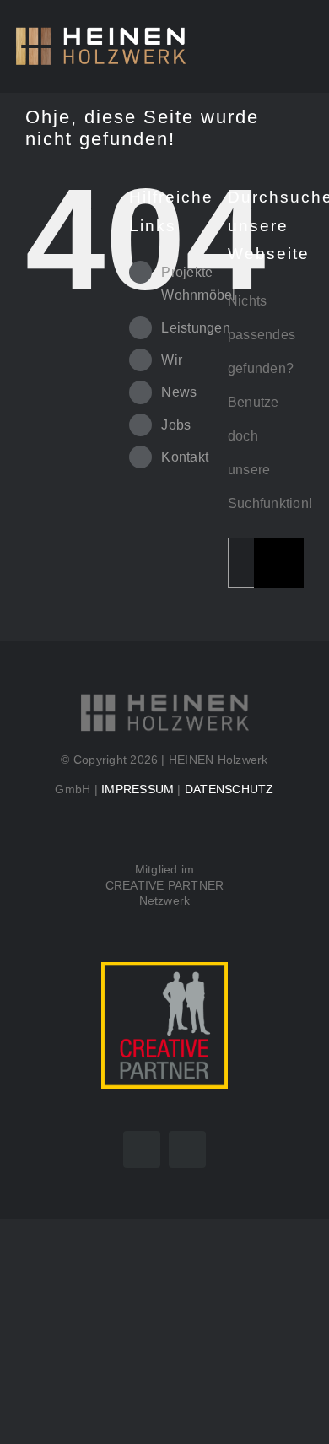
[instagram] (187, 1149)
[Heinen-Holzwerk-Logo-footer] (164, 698)
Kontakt (184, 457)
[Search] (271, 46)
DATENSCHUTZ (229, 789)
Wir (171, 360)
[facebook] (141, 1149)
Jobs (176, 425)
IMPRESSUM (137, 789)
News (179, 392)
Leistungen (195, 328)
